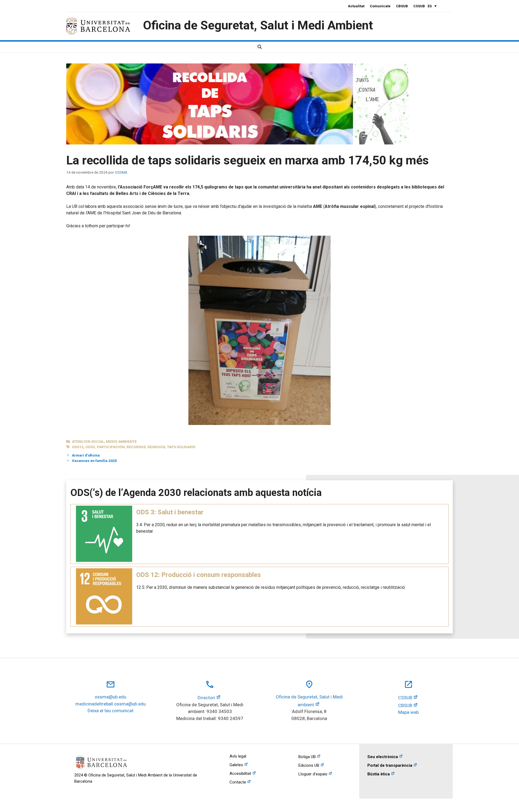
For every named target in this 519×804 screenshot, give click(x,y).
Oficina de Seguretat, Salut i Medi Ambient (258, 25)
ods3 (90, 447)
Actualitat (356, 6)
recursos (136, 447)
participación (111, 447)
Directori (206, 697)
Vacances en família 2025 (94, 460)
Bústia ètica (378, 774)
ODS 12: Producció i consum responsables (198, 575)
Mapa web (408, 712)
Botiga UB (307, 756)
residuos (156, 447)
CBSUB (402, 6)
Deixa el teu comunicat (111, 710)
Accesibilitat (240, 773)
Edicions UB (308, 765)
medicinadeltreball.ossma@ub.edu (110, 704)
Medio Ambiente (121, 441)
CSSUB (419, 6)
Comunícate (380, 6)
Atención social (88, 441)
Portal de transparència (389, 765)
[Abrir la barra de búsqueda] (259, 47)
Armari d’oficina (86, 455)
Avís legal (237, 756)
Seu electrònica (382, 756)
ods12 (78, 447)
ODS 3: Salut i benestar (170, 512)
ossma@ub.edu (110, 697)
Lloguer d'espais (312, 774)
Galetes (236, 764)
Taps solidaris (181, 447)
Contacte (237, 782)
